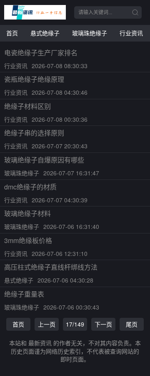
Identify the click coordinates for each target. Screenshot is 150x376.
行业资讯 (131, 33)
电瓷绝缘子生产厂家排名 (41, 52)
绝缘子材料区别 (27, 106)
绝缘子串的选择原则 (34, 133)
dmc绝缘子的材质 (30, 187)
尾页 (132, 324)
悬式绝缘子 (45, 33)
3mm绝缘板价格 (28, 240)
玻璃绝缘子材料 (27, 213)
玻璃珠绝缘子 (89, 33)
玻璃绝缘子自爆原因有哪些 (44, 160)
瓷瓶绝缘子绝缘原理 (34, 79)
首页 (12, 33)
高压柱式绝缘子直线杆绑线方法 (51, 267)
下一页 (103, 324)
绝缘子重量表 (24, 294)
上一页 (46, 324)
